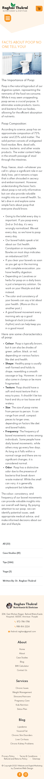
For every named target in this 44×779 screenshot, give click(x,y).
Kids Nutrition (22, 705)
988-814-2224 (23, 627)
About (22, 654)
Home (22, 649)
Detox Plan (22, 709)
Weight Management (22, 692)
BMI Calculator (22, 666)
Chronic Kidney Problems (22, 744)
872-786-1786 (23, 622)
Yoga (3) (7, 572)
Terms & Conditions (28, 756)
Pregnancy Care (22, 701)
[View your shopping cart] (39, 8)
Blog (22, 662)
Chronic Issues (22, 688)
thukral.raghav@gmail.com (23, 632)
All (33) (6, 544)
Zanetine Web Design (23, 768)
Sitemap (36, 759)
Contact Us (22, 670)
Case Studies (22, 658)
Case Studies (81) (12, 553)
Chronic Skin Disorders (22, 735)
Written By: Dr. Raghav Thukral (19, 581)
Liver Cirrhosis (22, 740)
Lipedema (22, 727)
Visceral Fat (22, 731)
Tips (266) (8, 562)
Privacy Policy (8, 756)
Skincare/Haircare (22, 697)
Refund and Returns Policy (15, 759)
